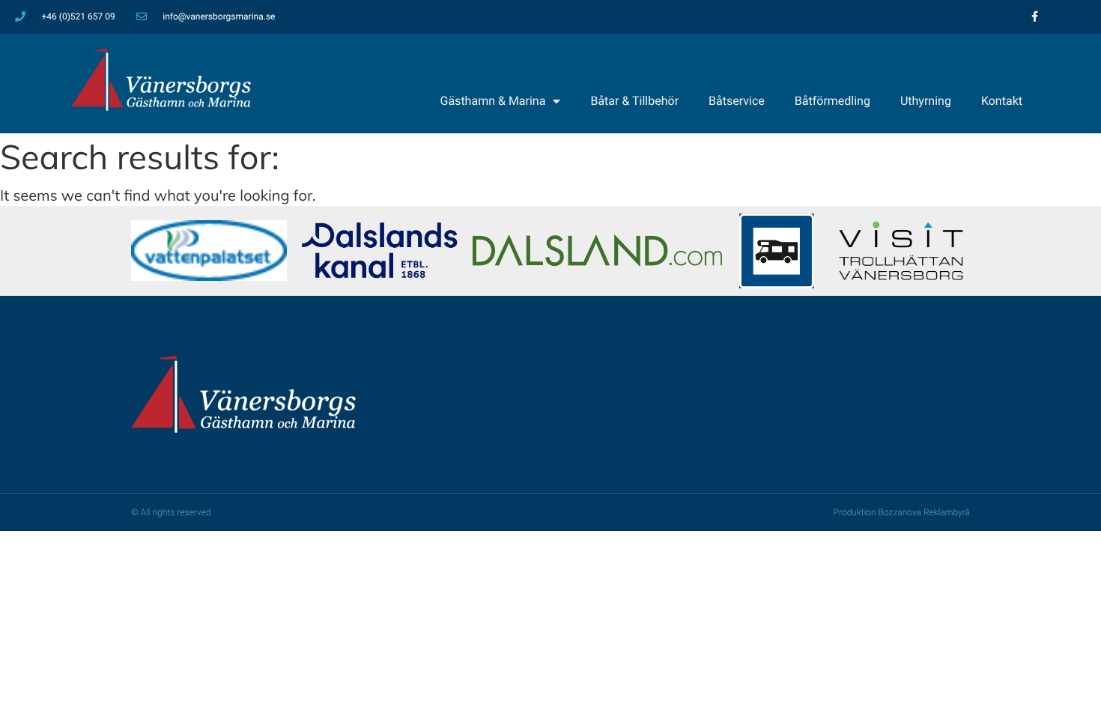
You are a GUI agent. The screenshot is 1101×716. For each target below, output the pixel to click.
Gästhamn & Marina (493, 101)
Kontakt (1001, 101)
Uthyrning (925, 101)
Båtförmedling (832, 101)
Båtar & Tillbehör (634, 101)
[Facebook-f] (1035, 17)
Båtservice (737, 101)
